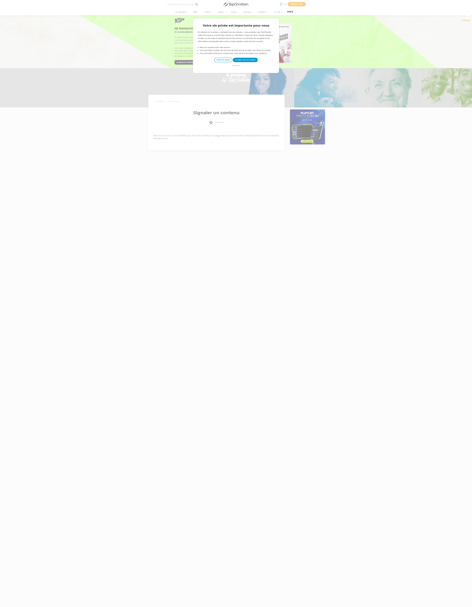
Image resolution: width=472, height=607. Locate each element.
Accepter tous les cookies (245, 60)
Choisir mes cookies (223, 60)
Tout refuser (236, 65)
